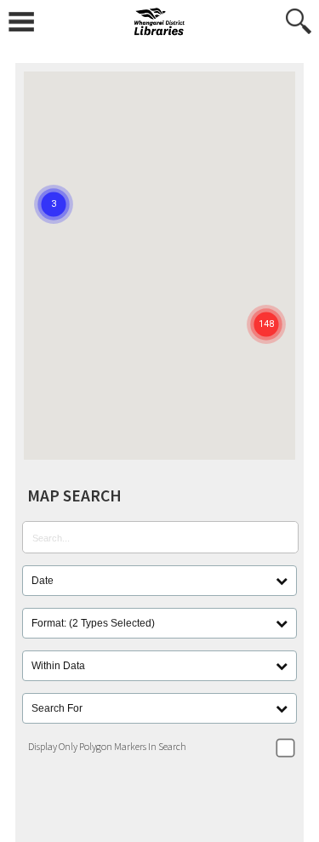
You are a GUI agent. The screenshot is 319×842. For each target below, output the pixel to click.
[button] (266, 303)
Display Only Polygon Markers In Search (107, 746)
